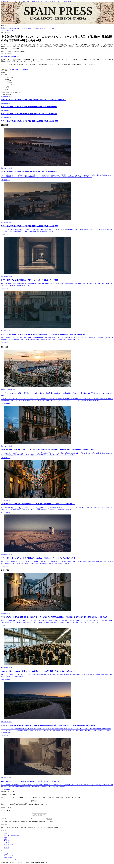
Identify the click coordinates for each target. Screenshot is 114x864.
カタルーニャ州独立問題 (11, 835)
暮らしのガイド (34, 28)
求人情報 (6, 854)
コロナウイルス (9, 30)
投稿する (49, 818)
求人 (47, 28)
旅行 (28, 28)
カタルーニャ (7, 28)
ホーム (3, 30)
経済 (15, 28)
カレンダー (42, 28)
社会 (12, 28)
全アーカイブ (8, 846)
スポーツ (19, 28)
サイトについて (8, 855)
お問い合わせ (8, 857)
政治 (2, 28)
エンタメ (24, 28)
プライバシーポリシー (10, 859)
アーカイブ (52, 28)
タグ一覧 (6, 848)
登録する (34, 801)
